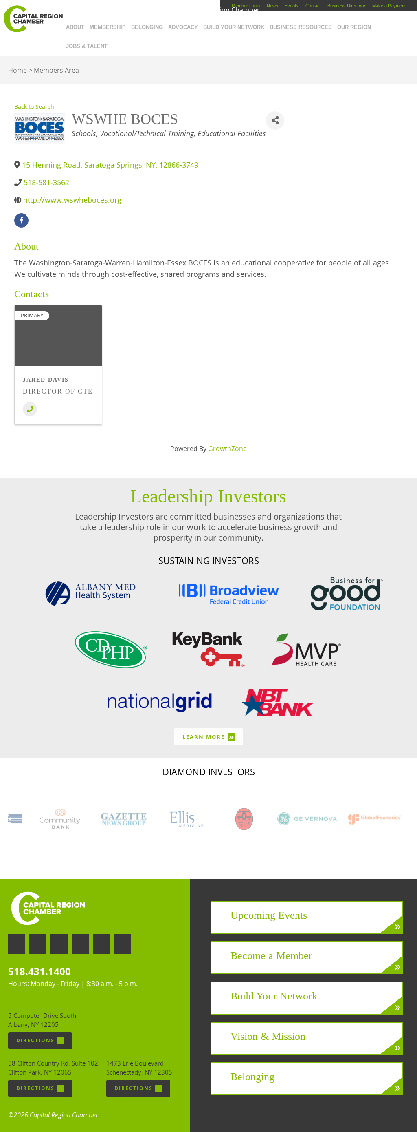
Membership (108, 27)
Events (291, 5)
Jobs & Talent (87, 46)
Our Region (354, 27)
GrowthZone (227, 448)
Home (17, 70)
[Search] (112, 44)
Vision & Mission (267, 1036)
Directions (35, 1040)
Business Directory (346, 5)
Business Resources (301, 27)
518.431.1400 (39, 971)
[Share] (275, 120)
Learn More (208, 736)
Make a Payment (389, 5)
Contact (313, 5)
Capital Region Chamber (33, 19)
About (75, 27)
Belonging (147, 27)
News (272, 5)
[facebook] (21, 220)
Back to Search (34, 107)
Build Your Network (233, 27)
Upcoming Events (268, 915)
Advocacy (183, 27)
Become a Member (271, 956)
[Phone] (30, 409)
